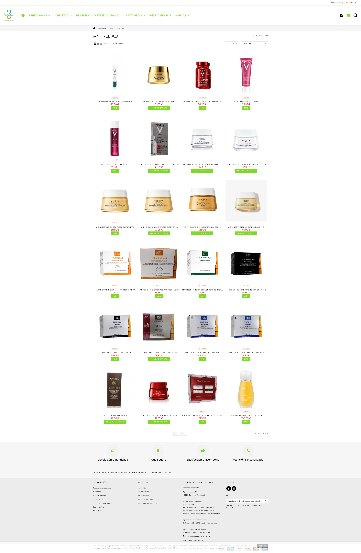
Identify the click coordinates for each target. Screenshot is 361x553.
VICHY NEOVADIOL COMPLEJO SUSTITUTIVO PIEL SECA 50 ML (115, 228)
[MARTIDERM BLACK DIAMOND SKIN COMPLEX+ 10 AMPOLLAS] (246, 263)
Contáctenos (98, 499)
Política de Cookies (162, 548)
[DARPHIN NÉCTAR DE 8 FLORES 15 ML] (246, 389)
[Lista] (98, 43)
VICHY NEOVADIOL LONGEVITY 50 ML (159, 101)
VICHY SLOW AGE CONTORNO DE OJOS (115, 101)
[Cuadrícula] (95, 43)
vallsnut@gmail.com (195, 540)
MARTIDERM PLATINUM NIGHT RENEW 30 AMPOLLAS (202, 354)
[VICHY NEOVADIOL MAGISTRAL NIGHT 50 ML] (202, 201)
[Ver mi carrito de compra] (348, 15)
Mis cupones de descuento (147, 503)
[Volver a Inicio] (94, 28)
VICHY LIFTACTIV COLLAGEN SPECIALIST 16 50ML (158, 416)
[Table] (101, 43)
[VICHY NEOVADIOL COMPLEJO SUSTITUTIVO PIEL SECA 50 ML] (115, 201)
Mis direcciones (143, 496)
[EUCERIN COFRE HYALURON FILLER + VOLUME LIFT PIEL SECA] (202, 389)
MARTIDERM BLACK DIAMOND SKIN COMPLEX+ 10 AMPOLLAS (246, 291)
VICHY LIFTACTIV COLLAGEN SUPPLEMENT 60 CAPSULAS (202, 102)
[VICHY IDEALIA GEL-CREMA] (246, 75)
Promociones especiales (102, 488)
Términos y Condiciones (102, 503)
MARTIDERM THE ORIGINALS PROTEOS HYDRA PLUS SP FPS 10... (158, 291)
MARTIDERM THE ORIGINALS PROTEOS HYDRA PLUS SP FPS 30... (115, 291)
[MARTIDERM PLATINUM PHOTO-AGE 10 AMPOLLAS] (115, 326)
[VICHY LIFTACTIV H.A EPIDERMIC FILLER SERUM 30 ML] (158, 138)
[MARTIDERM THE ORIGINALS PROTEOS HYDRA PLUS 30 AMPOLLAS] (202, 263)
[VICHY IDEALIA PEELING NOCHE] (115, 138)
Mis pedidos (142, 488)
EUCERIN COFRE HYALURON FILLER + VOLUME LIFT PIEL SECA (202, 416)
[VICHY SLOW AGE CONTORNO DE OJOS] (115, 75)
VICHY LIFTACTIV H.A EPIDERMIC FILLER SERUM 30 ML (158, 165)
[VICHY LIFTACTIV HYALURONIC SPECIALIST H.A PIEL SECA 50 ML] (202, 138)
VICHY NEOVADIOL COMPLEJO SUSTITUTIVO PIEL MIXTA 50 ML (159, 228)
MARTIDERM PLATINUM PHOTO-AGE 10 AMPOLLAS (115, 354)
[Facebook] (228, 488)
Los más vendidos (99, 496)
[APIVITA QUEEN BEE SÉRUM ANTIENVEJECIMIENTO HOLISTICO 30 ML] (115, 389)
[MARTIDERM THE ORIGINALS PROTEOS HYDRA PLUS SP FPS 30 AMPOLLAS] (115, 263)
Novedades (97, 492)
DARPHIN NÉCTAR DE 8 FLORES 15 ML (246, 415)
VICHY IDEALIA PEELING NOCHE (115, 164)
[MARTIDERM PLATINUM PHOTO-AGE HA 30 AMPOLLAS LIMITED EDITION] (158, 326)
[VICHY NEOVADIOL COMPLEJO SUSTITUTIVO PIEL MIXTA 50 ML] (158, 201)
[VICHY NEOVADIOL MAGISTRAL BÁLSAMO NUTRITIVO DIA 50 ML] (246, 201)
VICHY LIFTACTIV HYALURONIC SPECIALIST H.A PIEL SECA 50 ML (202, 165)
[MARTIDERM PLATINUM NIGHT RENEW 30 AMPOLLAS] (202, 326)
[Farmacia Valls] (9, 15)
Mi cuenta (142, 482)
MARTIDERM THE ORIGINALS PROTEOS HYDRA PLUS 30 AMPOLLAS (202, 291)
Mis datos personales (145, 499)
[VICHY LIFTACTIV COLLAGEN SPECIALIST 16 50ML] (158, 389)
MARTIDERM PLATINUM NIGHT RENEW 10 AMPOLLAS (246, 354)
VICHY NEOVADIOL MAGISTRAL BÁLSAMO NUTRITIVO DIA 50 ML (246, 228)
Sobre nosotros (98, 507)
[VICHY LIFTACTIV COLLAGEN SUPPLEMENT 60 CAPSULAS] (202, 75)
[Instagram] (234, 488)
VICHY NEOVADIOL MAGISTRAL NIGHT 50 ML (202, 227)
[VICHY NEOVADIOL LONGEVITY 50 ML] (158, 75)
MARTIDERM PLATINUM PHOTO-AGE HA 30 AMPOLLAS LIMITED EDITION (158, 354)
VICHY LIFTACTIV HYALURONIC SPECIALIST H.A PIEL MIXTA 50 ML (246, 165)
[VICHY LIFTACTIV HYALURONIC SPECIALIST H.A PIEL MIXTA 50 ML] (246, 138)
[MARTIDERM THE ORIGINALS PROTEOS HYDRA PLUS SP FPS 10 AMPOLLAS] (158, 263)
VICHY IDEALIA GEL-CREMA (246, 101)
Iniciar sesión (341, 15)
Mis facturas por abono (146, 492)
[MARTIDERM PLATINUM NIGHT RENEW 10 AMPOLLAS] (246, 326)
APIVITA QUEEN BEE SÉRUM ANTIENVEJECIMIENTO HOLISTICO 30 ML (115, 416)
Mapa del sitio (98, 511)
